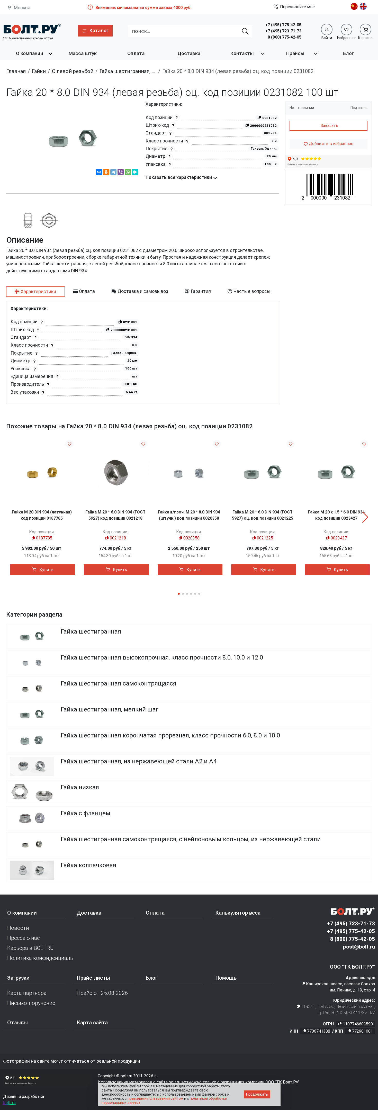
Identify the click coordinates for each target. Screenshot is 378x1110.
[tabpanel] (142, 352)
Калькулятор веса (237, 913)
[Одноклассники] (106, 173)
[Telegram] (113, 173)
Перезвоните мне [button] (297, 6)
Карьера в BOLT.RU (30, 948)
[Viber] (121, 173)
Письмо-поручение (31, 1003)
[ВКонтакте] (99, 173)
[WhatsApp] (128, 173)
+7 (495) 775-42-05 (283, 24)
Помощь (226, 978)
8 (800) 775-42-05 (284, 37)
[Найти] (245, 31)
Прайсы (295, 53)
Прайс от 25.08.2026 (102, 993)
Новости (18, 928)
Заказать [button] (329, 125)
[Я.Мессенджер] (135, 173)
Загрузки (18, 978)
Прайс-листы (93, 978)
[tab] (35, 291)
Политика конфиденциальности (40, 958)
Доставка (188, 53)
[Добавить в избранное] (69, 444)
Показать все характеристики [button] (179, 177)
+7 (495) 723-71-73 (283, 31)
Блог (348, 53)
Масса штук (83, 53)
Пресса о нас (23, 938)
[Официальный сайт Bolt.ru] (32, 29)
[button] (95, 31)
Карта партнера (27, 993)
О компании (29, 53)
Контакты (242, 53)
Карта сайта (92, 1022)
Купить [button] (45, 569)
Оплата (136, 53)
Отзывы (17, 1022)
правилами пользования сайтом (155, 1098)
